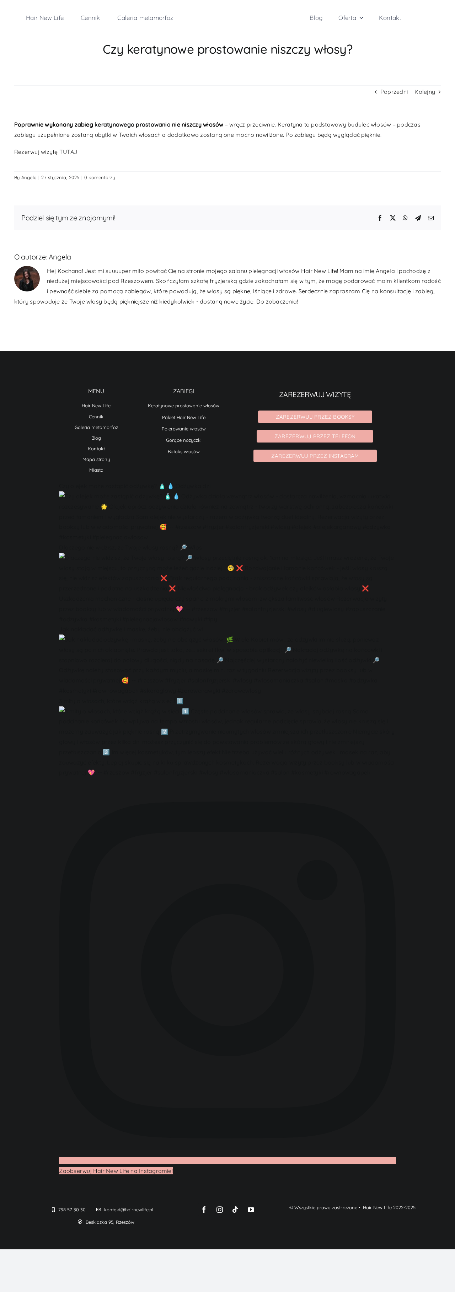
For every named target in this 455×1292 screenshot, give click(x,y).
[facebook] (204, 1209)
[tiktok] (235, 1209)
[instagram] (220, 1209)
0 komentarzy (99, 177)
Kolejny (424, 91)
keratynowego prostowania (133, 124)
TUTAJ (68, 151)
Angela (29, 177)
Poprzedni (394, 91)
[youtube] (251, 1209)
